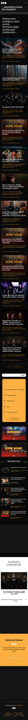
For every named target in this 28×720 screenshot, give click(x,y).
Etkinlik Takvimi (8, 714)
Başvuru (15, 715)
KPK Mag (8, 713)
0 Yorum (15, 601)
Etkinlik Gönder (20, 714)
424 (16, 366)
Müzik (14, 470)
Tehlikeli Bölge (19, 470)
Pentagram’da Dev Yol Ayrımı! (18, 467)
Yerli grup (25, 470)
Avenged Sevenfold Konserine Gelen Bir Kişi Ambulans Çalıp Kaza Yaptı (18, 513)
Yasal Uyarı (20, 705)
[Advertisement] (14, 538)
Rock (17, 482)
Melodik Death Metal (7, 599)
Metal (12, 517)
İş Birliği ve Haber (17, 713)
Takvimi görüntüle (14, 419)
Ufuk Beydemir (10, 401)
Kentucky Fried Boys (12, 395)
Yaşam (21, 493)
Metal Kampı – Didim (12, 412)
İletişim (23, 715)
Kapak (12, 470)
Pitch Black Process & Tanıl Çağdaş (15, 389)
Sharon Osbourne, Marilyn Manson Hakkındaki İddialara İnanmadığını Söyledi (18, 490)
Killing (8, 406)
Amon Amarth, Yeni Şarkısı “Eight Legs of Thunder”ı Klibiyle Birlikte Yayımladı (14, 592)
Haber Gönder (6, 715)
